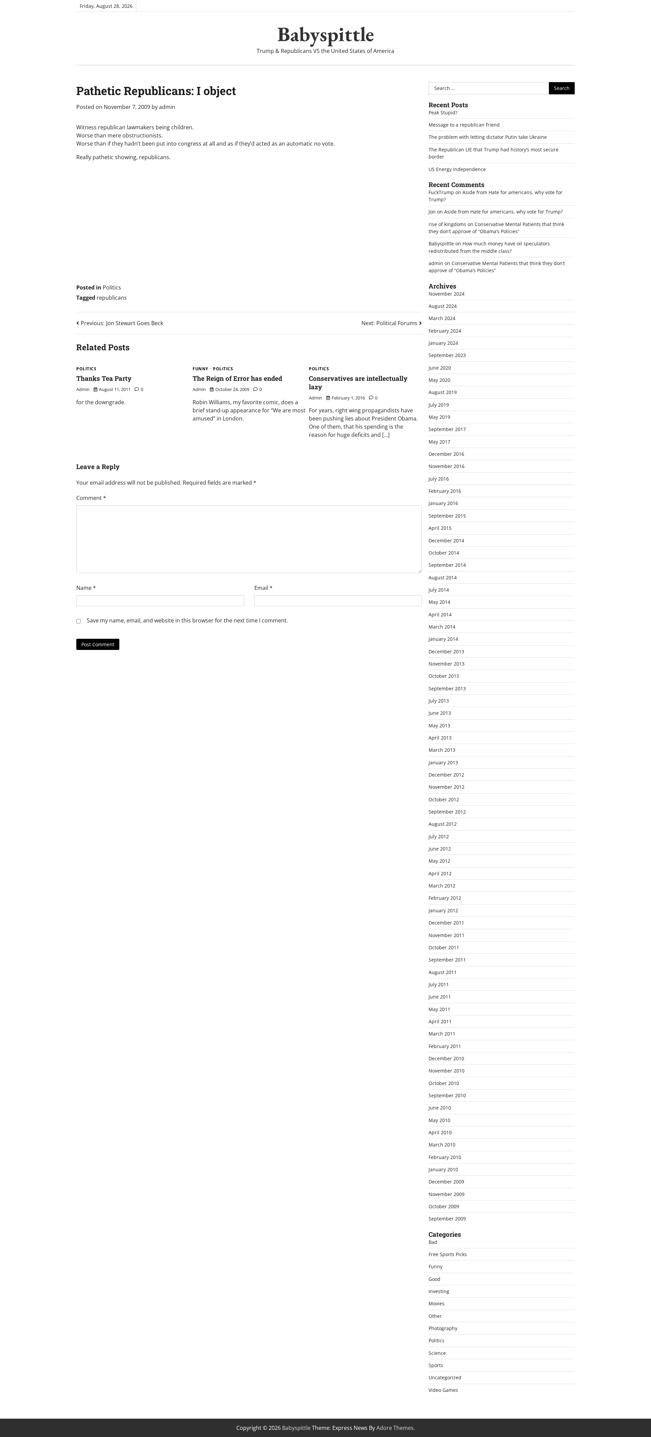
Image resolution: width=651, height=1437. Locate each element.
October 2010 (444, 1083)
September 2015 (447, 515)
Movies (437, 1303)
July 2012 (439, 836)
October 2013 (444, 676)
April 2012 (440, 873)
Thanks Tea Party (104, 378)
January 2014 (443, 639)
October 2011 (444, 947)
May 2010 (439, 1120)
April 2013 (440, 737)
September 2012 (447, 811)
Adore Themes (395, 1428)
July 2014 (439, 589)
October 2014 (444, 552)
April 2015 (440, 528)
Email (263, 588)
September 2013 (447, 688)
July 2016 (439, 478)
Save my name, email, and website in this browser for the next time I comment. (187, 620)
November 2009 (447, 1194)
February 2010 (445, 1157)
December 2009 (446, 1181)
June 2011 (440, 996)
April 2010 (440, 1132)
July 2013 (439, 700)
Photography (443, 1328)
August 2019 (443, 392)
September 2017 (447, 429)
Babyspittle (325, 34)
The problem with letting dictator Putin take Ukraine (488, 137)
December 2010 (446, 1058)
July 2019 (439, 405)
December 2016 (446, 454)
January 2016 (443, 503)
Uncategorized (445, 1377)
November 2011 (447, 935)
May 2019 (439, 417)
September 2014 (447, 565)
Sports (436, 1365)
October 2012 (444, 799)
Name (86, 588)
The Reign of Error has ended (237, 378)
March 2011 (442, 1033)
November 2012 (447, 787)
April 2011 (440, 1021)
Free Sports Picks (448, 1254)
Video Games (443, 1390)
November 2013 (447, 663)
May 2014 (439, 602)
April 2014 (440, 614)
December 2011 (446, 922)
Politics (112, 287)
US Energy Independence (457, 169)
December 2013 (446, 651)
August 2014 (443, 577)
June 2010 (440, 1107)
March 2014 (442, 626)
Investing (439, 1291)
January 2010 (443, 1169)
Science (437, 1353)
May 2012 (439, 861)
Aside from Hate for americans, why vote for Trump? (503, 211)
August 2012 (443, 824)
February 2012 (445, 898)
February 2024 (445, 331)
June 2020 (440, 368)
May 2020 (439, 380)
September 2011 (447, 959)
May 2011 (439, 1009)
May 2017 (439, 441)
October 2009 (444, 1206)
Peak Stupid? (443, 112)
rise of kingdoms (447, 224)
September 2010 (447, 1095)
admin (167, 107)
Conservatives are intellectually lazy (358, 382)
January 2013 (443, 762)
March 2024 (442, 318)
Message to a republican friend (464, 125)
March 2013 (442, 750)
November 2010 (447, 1070)
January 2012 (443, 910)
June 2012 (440, 848)
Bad (433, 1242)
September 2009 (447, 1218)
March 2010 (442, 1144)
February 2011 (445, 1046)
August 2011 (443, 972)
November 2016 (447, 466)
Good (434, 1279)
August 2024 (443, 306)
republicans (112, 297)
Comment (91, 498)
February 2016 (445, 491)
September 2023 (447, 355)
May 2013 (439, 725)
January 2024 (443, 343)
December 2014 (446, 540)
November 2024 (447, 294)
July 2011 (439, 984)
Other (435, 1316)
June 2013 (440, 713)
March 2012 (442, 885)
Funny (200, 369)
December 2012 (446, 774)
